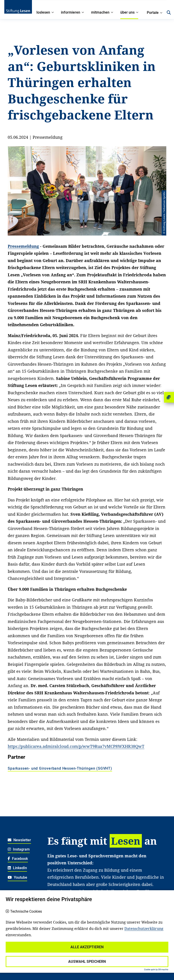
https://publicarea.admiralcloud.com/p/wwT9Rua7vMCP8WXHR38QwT (76, 746)
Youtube (20, 877)
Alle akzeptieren (87, 947)
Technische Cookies (26, 911)
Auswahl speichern (87, 961)
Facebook (19, 858)
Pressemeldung (23, 246)
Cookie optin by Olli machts (156, 969)
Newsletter (21, 840)
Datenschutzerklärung (143, 928)
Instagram (21, 849)
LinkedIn (19, 868)
